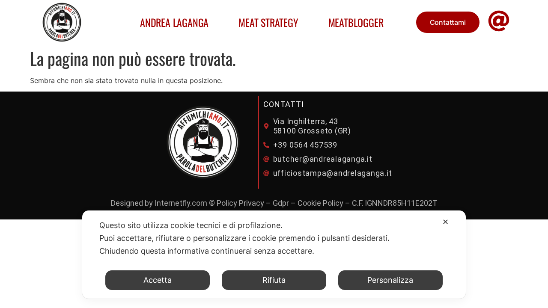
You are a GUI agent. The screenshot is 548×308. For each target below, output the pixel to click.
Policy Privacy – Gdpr (253, 202)
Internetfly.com (181, 202)
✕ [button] (445, 221)
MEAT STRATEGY (268, 22)
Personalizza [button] (390, 279)
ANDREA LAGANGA (174, 22)
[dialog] (274, 254)
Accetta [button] (157, 279)
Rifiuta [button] (274, 279)
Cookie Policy (320, 202)
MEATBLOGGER (356, 22)
